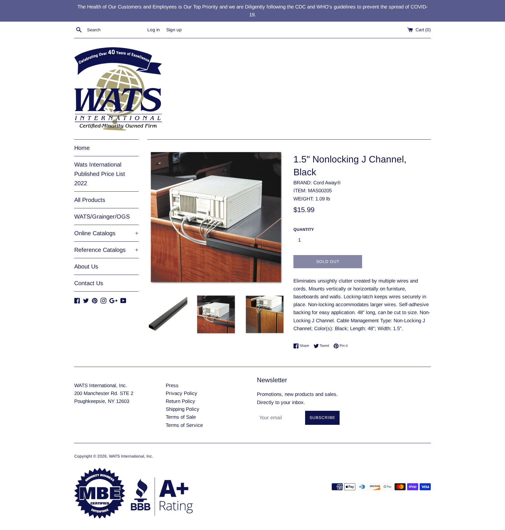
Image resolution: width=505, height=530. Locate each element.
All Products (89, 200)
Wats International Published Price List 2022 (99, 173)
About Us (86, 266)
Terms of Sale (181, 417)
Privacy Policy (181, 393)
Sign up (174, 29)
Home (82, 148)
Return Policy (180, 401)
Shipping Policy (182, 409)
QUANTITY (303, 229)
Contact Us (88, 283)
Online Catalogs (106, 233)
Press (172, 385)
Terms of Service (184, 425)
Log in (153, 29)
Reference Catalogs (106, 250)
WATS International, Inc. (131, 456)
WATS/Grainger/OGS (102, 216)
